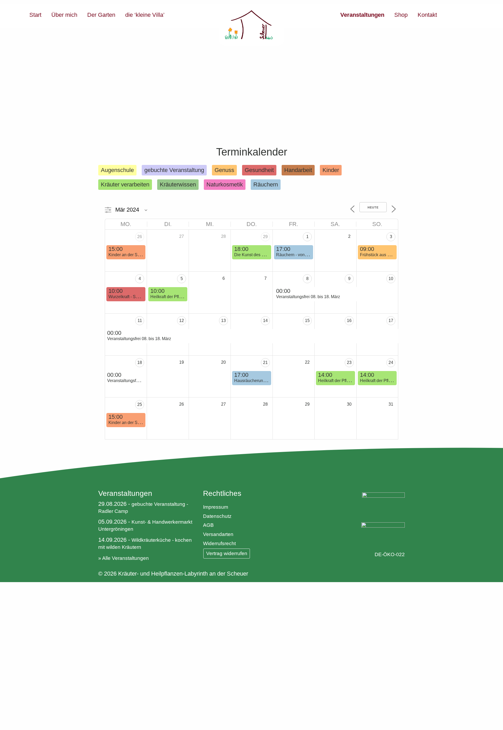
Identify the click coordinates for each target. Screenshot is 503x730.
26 (139, 236)
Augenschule (117, 170)
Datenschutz (217, 516)
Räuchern (265, 184)
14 (265, 320)
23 (349, 362)
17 (391, 320)
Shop (401, 15)
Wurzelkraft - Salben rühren (133, 296)
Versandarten (218, 534)
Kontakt (427, 15)
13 (223, 320)
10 (391, 278)
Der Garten (101, 15)
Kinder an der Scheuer (129, 255)
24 (391, 362)
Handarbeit (298, 170)
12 (181, 320)
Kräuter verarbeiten (125, 184)
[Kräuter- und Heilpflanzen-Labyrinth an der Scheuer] (251, 25)
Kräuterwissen (178, 184)
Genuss (224, 170)
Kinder (330, 170)
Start (35, 15)
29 (265, 236)
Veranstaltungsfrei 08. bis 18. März (308, 296)
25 (139, 404)
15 (307, 320)
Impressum (215, 507)
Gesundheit (259, 170)
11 (140, 320)
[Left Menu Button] (4, 586)
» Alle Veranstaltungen (123, 558)
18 (139, 362)
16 (349, 320)
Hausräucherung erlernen (258, 380)
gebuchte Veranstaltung (174, 170)
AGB (208, 525)
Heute (373, 207)
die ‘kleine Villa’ (145, 15)
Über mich (64, 15)
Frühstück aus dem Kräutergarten (391, 255)
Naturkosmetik (224, 184)
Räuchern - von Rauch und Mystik (307, 255)
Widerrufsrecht (219, 543)
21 (265, 362)
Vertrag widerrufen (226, 553)
